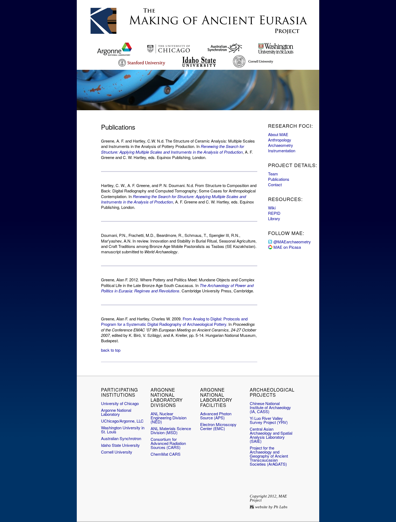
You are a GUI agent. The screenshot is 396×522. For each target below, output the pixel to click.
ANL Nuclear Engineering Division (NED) (168, 417)
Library (274, 218)
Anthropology (279, 140)
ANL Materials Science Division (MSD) (171, 430)
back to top (110, 350)
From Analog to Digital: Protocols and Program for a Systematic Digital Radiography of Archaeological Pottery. (174, 321)
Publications (278, 179)
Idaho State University (120, 445)
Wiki (272, 207)
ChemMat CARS (165, 454)
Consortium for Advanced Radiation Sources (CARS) (168, 443)
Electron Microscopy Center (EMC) (218, 426)
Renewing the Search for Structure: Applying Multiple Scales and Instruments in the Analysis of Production (172, 148)
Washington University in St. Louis (122, 429)
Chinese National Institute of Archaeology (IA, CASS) (270, 407)
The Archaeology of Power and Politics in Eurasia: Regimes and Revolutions (177, 287)
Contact (275, 184)
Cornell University (116, 452)
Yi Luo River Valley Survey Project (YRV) (269, 420)
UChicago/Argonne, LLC (122, 421)
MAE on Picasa (287, 247)
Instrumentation (281, 150)
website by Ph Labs (271, 507)
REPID (274, 213)
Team (273, 174)
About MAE (278, 134)
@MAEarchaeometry (292, 241)
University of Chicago (120, 403)
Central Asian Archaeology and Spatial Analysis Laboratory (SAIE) (271, 435)
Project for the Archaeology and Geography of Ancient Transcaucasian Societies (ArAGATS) (269, 456)
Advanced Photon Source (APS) (215, 415)
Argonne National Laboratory (116, 412)
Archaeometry (280, 145)
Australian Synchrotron (121, 438)
